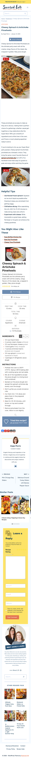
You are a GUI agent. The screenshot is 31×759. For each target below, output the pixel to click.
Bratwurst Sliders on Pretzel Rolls (21, 704)
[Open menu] (27, 7)
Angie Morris (6, 34)
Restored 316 (25, 755)
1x (20, 336)
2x (24, 336)
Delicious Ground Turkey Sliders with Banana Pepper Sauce (23, 480)
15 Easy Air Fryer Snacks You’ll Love (21, 725)
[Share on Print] (11, 431)
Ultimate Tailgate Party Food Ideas (9, 704)
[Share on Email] (14, 431)
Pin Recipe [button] (16, 297)
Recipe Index (21, 749)
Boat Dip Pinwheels (10, 239)
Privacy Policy (10, 749)
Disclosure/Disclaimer (12, 746)
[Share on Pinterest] (5, 431)
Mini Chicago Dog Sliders (8, 477)
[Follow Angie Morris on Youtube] (15, 466)
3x (27, 336)
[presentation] (9, 694)
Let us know (14, 423)
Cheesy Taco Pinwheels (12, 242)
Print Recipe (17, 292)
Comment (9, 555)
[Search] (23, 677)
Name (8, 586)
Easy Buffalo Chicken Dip (12, 237)
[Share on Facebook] (2, 431)
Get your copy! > (15, 1)
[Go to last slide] (2, 509)
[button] (3, 286)
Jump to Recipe (16, 39)
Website (9, 603)
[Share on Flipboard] (8, 431)
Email (8, 595)
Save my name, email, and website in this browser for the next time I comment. (15, 610)
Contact (22, 746)
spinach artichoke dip (8, 158)
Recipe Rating (8, 551)
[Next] (29, 509)
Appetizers (4, 24)
